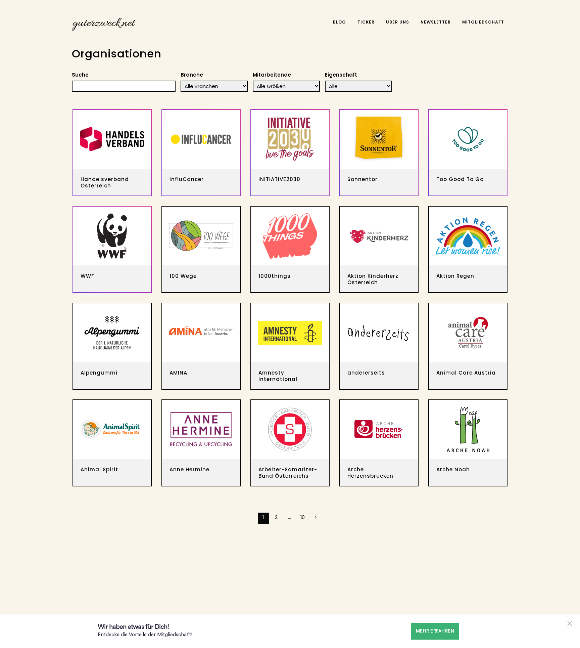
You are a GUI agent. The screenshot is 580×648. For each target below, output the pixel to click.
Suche (80, 74)
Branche (192, 74)
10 (302, 517)
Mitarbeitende (272, 74)
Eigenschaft (341, 74)
